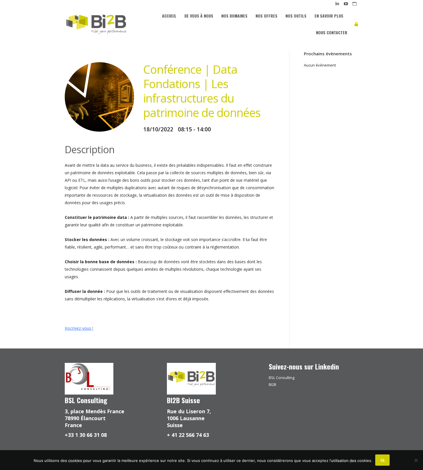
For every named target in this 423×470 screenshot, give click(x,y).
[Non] (416, 460)
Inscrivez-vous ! (79, 328)
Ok (382, 460)
